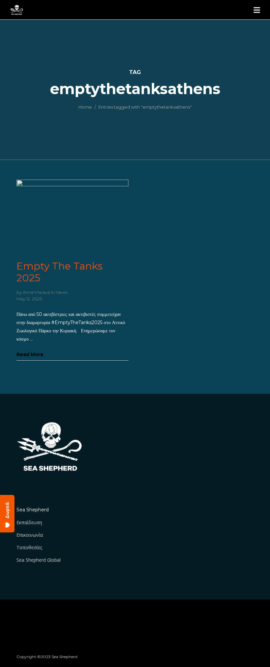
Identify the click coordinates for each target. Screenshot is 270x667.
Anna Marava (36, 292)
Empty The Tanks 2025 (59, 272)
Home (85, 107)
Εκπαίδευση (29, 522)
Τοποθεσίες (29, 547)
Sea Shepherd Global (38, 560)
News (62, 292)
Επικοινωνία (29, 535)
